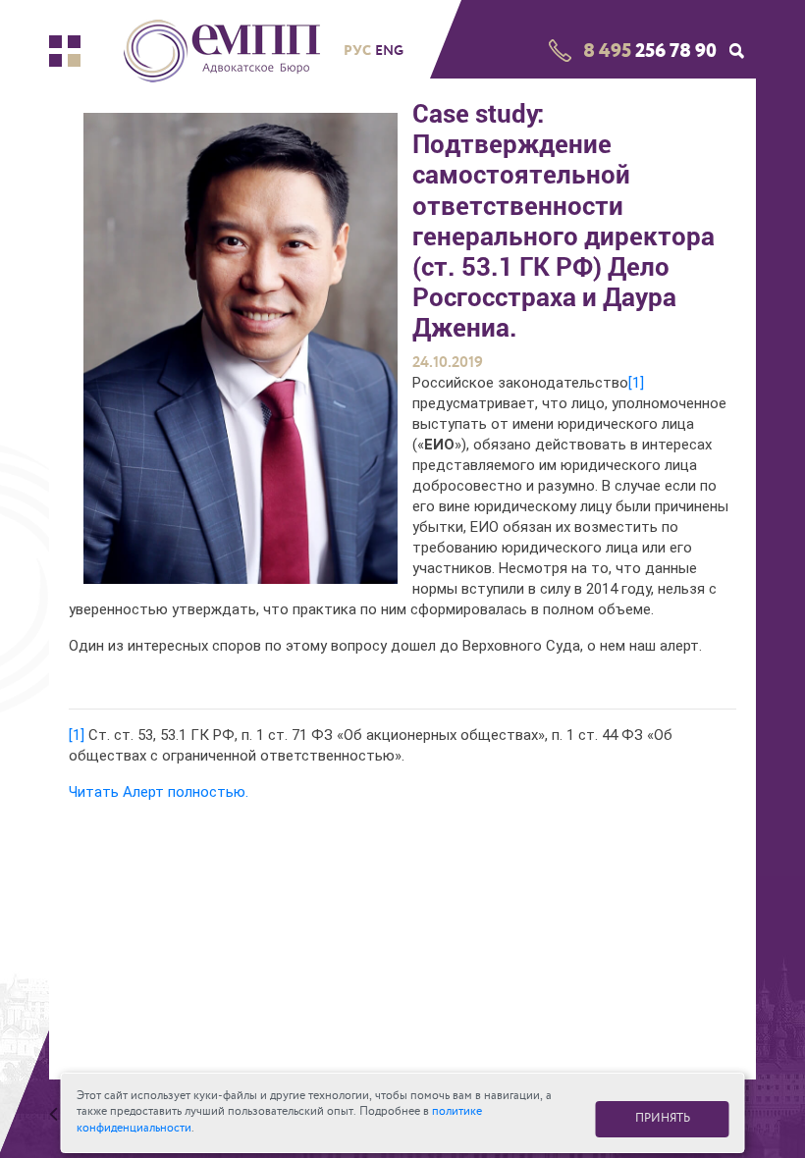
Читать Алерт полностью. (158, 792)
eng (389, 50)
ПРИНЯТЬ (662, 1118)
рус (357, 50)
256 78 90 (650, 50)
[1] (636, 383)
